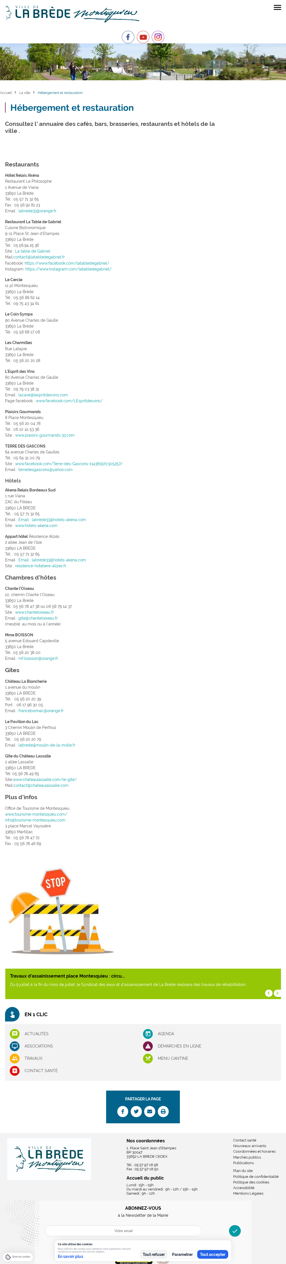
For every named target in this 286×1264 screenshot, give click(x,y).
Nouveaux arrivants (249, 1146)
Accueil (6, 93)
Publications (243, 1163)
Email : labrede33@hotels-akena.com (52, 519)
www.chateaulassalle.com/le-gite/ (45, 779)
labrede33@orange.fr (37, 211)
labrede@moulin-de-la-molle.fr (46, 745)
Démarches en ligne (179, 1046)
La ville (24, 93)
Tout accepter (212, 1254)
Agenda (166, 1034)
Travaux (33, 1058)
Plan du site (243, 1171)
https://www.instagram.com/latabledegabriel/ (68, 269)
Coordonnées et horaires (254, 1151)
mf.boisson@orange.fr (38, 658)
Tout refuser (154, 1254)
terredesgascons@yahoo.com (45, 469)
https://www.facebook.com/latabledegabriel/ (67, 263)
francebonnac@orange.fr (41, 711)
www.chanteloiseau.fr (34, 612)
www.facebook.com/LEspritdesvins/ (69, 401)
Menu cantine (173, 1058)
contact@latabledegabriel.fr (39, 257)
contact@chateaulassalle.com (40, 785)
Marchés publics (247, 1157)
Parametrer (182, 1254)
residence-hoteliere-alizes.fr (40, 566)
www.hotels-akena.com (36, 525)
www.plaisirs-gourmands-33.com (45, 435)
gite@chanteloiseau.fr (38, 618)
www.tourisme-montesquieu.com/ (36, 814)
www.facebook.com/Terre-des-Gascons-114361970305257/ (69, 464)
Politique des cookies (251, 1182)
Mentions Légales (248, 1193)
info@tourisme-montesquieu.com (35, 820)
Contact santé (41, 1070)
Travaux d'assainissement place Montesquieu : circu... (67, 976)
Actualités (37, 1034)
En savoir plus (70, 1256)
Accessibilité (243, 1188)
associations (39, 1046)
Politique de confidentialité (256, 1176)
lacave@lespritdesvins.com (43, 395)
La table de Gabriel (32, 251)
